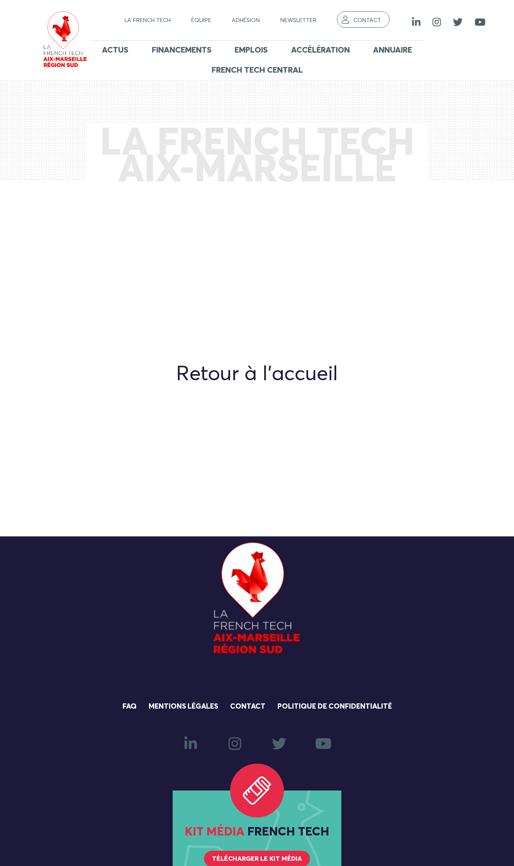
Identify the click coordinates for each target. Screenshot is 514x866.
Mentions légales (183, 706)
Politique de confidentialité (334, 706)
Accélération (320, 50)
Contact (367, 20)
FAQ (129, 706)
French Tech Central (257, 70)
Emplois (251, 50)
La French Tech (147, 20)
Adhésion (246, 20)
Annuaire (392, 50)
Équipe (201, 20)
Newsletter (298, 20)
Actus (115, 50)
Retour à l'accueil (257, 374)
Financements (182, 50)
